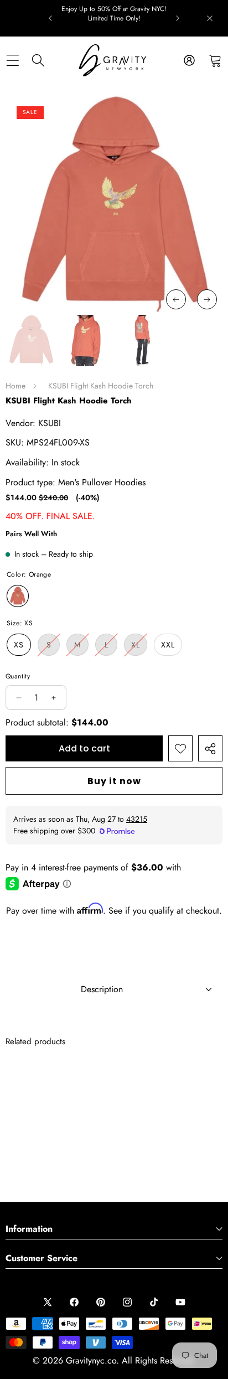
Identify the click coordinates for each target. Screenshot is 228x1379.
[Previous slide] (50, 18)
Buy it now (114, 781)
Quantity (18, 676)
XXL (168, 644)
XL (139, 647)
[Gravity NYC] (113, 60)
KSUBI (49, 423)
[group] (31, 340)
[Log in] (189, 60)
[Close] (210, 18)
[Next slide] (178, 18)
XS (19, 644)
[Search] (38, 60)
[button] (215, 60)
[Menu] (12, 60)
